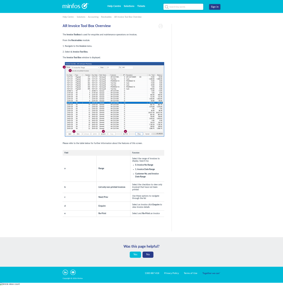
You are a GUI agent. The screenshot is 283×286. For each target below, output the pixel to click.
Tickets (141, 6)
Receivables (106, 17)
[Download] (136, 106)
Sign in (215, 7)
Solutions (129, 6)
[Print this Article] (161, 26)
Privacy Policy (171, 273)
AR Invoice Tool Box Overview (128, 17)
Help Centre (114, 6)
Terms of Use (190, 273)
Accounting (93, 17)
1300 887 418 (152, 273)
